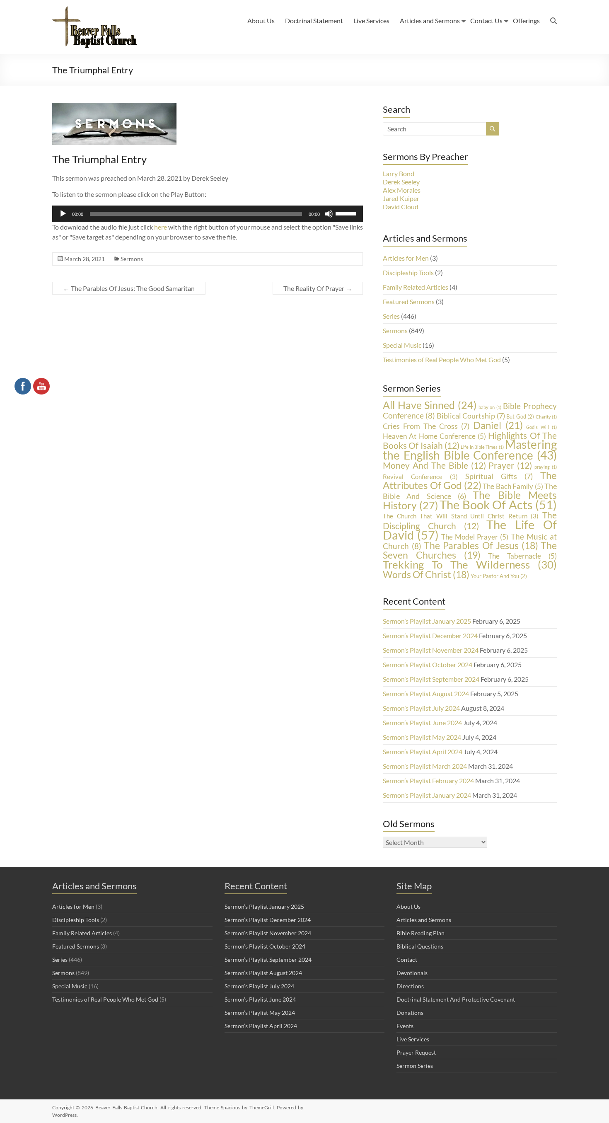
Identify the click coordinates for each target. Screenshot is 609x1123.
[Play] (63, 214)
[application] (207, 214)
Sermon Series (414, 1065)
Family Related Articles (415, 287)
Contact (406, 959)
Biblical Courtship (471, 415)
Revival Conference (420, 476)
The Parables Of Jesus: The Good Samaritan (129, 288)
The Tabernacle (522, 556)
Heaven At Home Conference (434, 436)
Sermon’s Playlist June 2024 (422, 722)
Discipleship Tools (408, 272)
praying (545, 467)
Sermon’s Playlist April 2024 (422, 751)
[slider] (347, 213)
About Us (261, 20)
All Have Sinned (430, 405)
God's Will (541, 427)
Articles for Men (406, 258)
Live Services (371, 20)
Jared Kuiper (401, 198)
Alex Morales (401, 190)
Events (404, 1025)
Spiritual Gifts (499, 476)
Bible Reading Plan (420, 933)
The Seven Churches (470, 550)
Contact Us (486, 20)
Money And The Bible (434, 465)
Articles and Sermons (430, 20)
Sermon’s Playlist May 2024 (422, 737)
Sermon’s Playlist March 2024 (425, 766)
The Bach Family (513, 486)
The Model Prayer (475, 536)
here (160, 227)
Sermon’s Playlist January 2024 (427, 795)
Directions (410, 986)
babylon (490, 407)
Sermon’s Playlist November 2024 (431, 650)
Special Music (402, 345)
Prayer (510, 465)
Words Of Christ (426, 574)
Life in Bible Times (482, 447)
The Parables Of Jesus (481, 545)
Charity (546, 416)
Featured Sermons (409, 301)
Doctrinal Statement (314, 20)
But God (520, 416)
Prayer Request (416, 1052)
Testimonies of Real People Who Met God (442, 359)
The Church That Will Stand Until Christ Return (461, 516)
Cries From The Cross (426, 426)
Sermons (132, 258)
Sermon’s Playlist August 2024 (426, 693)
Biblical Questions (419, 946)
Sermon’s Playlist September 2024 (431, 679)
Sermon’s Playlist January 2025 (427, 621)
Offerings (526, 20)
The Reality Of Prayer (317, 288)
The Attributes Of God (470, 480)
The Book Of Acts (498, 505)
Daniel (498, 425)
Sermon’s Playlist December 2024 (430, 635)
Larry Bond (398, 173)
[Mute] (329, 214)
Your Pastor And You (499, 576)
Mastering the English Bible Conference (470, 450)
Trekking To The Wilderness (470, 564)
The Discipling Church (470, 520)
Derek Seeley (401, 182)
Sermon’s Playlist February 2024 (428, 780)
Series (391, 316)
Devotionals (412, 972)
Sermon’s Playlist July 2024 (421, 708)
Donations (409, 1012)
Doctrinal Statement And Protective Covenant (455, 999)
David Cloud (400, 207)
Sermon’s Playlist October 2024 (427, 664)
